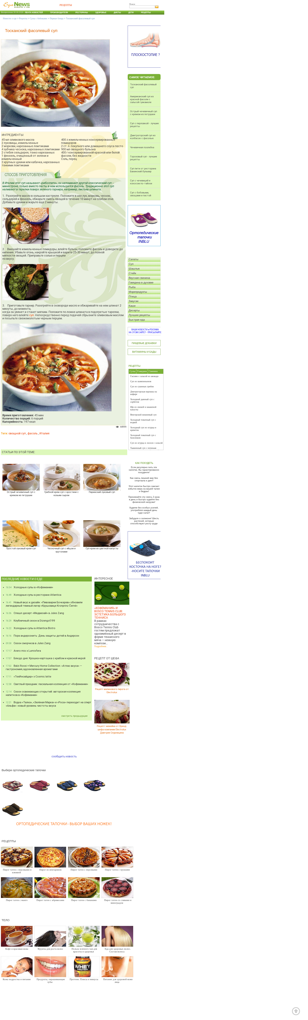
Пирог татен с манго (17, 900)
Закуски (133, 301)
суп (31, 315)
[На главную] (16, 9)
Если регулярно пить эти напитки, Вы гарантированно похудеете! (144, 470)
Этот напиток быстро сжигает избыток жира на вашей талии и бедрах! (144, 489)
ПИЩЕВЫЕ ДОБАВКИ (144, 343)
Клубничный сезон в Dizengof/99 (30, 620)
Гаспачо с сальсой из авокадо (144, 376)
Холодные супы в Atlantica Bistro (30, 628)
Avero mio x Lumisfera (23, 650)
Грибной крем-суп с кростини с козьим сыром (61, 494)
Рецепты (146, 12)
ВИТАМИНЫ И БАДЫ (144, 351)
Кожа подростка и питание (17, 979)
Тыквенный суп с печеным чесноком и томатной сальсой (144, 449)
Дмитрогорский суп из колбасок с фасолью (142, 137)
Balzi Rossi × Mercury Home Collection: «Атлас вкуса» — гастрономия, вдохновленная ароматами (44, 667)
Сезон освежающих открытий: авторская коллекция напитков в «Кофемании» (43, 693)
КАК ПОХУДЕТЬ (144, 463)
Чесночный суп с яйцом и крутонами (61, 550)
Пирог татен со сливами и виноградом (117, 901)
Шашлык (134, 268)
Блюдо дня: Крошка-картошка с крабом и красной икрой (45, 658)
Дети (131, 12)
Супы (132, 371)
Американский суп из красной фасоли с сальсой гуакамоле (142, 99)
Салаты (133, 259)
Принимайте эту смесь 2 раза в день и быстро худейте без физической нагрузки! (144, 499)
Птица (133, 296)
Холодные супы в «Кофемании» (29, 587)
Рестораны (81, 12)
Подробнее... (101, 646)
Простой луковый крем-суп (21, 548)
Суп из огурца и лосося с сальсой (146, 443)
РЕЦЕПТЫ (134, 366)
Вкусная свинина (139, 277)
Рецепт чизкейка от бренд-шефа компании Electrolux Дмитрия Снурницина (112, 729)
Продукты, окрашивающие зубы (51, 980)
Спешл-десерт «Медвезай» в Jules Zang (35, 613)
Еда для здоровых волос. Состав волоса (118, 950)
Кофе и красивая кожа (16, 949)
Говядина (142, 371)
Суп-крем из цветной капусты (102, 548)
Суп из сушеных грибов (142, 386)
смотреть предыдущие (74, 715)
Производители (59, 12)
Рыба (132, 287)
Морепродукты (138, 291)
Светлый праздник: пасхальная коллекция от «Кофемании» (47, 684)
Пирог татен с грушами (117, 869)
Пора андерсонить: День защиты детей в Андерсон (42, 635)
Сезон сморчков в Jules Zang (28, 643)
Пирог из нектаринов (50, 869)
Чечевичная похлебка (142, 147)
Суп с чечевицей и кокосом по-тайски (141, 182)
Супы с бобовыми (38, 18)
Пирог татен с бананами (84, 900)
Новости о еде (10, 18)
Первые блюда (56, 18)
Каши (132, 305)
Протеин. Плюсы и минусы (84, 979)
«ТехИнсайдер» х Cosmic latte (28, 676)
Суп (131, 263)
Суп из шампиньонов (140, 381)
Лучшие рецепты (139, 315)
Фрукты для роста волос (50, 949)
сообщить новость (64, 756)
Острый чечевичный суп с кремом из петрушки (21, 494)
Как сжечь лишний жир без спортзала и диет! (144, 479)
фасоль (33, 433)
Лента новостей (34, 12)
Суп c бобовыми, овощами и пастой (140, 194)
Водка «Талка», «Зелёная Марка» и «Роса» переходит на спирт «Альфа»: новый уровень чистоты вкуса (48, 704)
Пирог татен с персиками (84, 869)
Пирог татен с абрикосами (50, 900)
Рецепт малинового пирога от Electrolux (112, 691)
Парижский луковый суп (102, 492)
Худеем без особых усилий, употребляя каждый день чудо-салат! (143, 510)
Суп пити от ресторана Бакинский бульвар (143, 170)
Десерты (134, 310)
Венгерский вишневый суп (143, 415)
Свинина (153, 371)
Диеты (117, 12)
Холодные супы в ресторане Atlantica (33, 594)
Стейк (132, 273)
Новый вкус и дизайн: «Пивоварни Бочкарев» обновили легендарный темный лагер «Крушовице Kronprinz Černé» (44, 604)
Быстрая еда (137, 319)
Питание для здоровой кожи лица (118, 980)
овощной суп (17, 433)
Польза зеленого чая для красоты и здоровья (84, 950)
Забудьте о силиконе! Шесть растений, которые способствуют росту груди (144, 521)
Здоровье (100, 12)
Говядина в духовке (141, 282)
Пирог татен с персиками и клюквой (17, 871)
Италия (44, 433)
